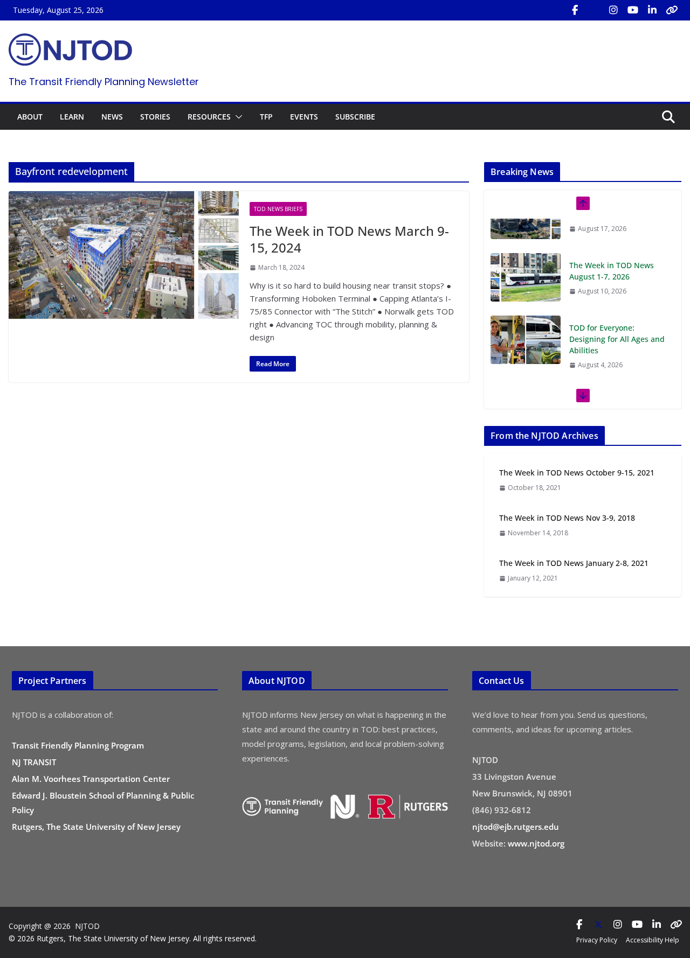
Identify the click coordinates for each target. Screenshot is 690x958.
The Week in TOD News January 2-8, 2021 (573, 563)
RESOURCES (209, 116)
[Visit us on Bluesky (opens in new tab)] (671, 10)
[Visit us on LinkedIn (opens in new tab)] (652, 10)
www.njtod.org (536, 843)
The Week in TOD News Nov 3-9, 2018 (567, 518)
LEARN (72, 116)
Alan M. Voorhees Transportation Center (91, 778)
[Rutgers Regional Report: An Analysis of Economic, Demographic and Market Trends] (526, 379)
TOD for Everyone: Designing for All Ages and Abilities (617, 304)
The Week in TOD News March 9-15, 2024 (349, 239)
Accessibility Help (652, 940)
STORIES (155, 116)
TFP (266, 116)
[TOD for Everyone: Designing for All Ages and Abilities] (526, 305)
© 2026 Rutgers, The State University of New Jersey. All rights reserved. (133, 938)
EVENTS (304, 116)
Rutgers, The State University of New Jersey (96, 826)
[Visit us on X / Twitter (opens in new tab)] (594, 10)
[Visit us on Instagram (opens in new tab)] (613, 10)
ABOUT (30, 116)
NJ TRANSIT (34, 762)
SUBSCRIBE (355, 116)
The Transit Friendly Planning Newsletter (104, 81)
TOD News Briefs (278, 209)
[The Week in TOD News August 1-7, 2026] (526, 243)
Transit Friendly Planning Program (78, 745)
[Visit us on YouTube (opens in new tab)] (632, 10)
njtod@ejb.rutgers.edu (515, 826)
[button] (237, 116)
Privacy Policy (596, 940)
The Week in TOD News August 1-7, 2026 (611, 236)
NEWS (112, 116)
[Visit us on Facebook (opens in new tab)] (574, 10)
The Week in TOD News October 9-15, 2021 (576, 472)
